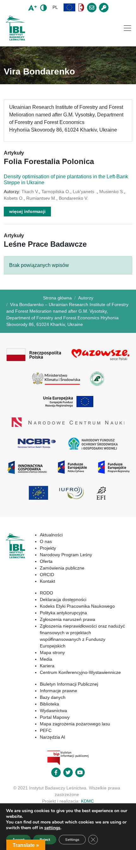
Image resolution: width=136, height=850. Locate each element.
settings (52, 828)
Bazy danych (52, 697)
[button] (69, 7)
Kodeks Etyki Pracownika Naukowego (77, 606)
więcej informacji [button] (27, 211)
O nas (46, 541)
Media (46, 659)
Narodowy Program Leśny (66, 554)
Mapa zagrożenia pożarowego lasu (75, 723)
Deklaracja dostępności (63, 599)
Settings (72, 839)
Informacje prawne (58, 690)
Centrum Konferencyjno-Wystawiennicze (80, 672)
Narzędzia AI (52, 737)
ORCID (47, 574)
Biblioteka (49, 703)
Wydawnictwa (53, 710)
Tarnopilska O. (55, 191)
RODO (46, 592)
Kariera (47, 665)
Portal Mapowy (55, 717)
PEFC (46, 730)
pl (55, 7)
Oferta (46, 561)
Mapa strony (52, 652)
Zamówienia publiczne (62, 567)
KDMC (87, 801)
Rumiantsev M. (41, 198)
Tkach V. (30, 191)
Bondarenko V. (73, 198)
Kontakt (47, 581)
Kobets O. (14, 198)
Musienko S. (111, 191)
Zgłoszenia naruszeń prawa (67, 619)
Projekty (48, 548)
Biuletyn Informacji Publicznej (69, 684)
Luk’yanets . (85, 191)
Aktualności (51, 534)
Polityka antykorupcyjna (63, 612)
